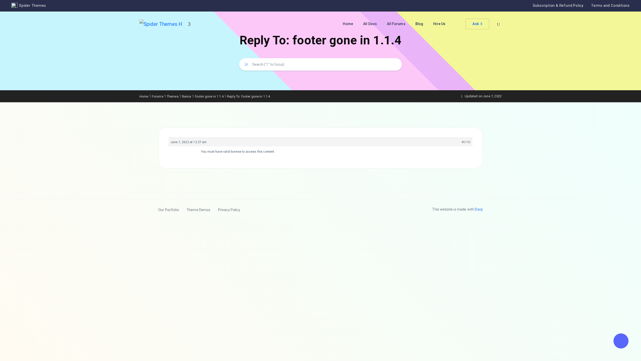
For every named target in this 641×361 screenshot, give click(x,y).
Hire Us (439, 24)
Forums (157, 96)
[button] (620, 340)
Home (348, 24)
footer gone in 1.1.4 (209, 96)
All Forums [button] (396, 24)
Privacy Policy (229, 210)
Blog (419, 24)
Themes (173, 96)
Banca (186, 96)
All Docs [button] (370, 24)
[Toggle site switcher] (189, 24)
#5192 (465, 142)
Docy (479, 209)
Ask (475, 24)
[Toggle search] (499, 25)
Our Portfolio (168, 210)
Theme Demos (199, 210)
